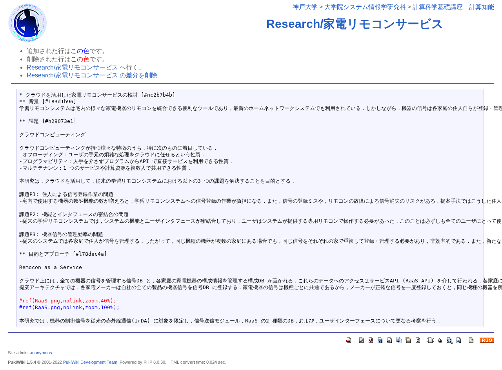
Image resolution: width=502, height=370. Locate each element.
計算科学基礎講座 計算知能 (453, 7)
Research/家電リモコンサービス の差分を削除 (92, 75)
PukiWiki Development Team (90, 362)
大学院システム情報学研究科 (365, 7)
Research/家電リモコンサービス (355, 23)
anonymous (41, 352)
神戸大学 (305, 7)
